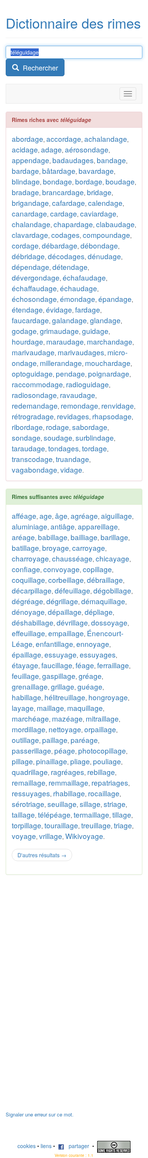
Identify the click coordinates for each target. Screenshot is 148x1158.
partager (76, 1146)
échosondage (34, 299)
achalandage (105, 138)
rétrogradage (33, 416)
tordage (94, 448)
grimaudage (59, 331)
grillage (62, 686)
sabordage (89, 427)
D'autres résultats (41, 855)
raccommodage (37, 384)
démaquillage (103, 601)
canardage (29, 213)
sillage (90, 804)
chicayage (112, 558)
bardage (25, 170)
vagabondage (34, 469)
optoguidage (32, 373)
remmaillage (68, 782)
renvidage (117, 405)
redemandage (35, 405)
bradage (25, 192)
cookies (26, 1146)
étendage (27, 309)
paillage (55, 740)
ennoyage (92, 643)
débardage (59, 245)
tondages (63, 448)
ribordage (27, 427)
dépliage (99, 611)
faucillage (56, 665)
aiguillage (116, 515)
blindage (26, 181)
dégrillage (62, 601)
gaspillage (59, 675)
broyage (55, 547)
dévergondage (36, 277)
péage (64, 750)
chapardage (73, 224)
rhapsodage (112, 416)
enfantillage (54, 643)
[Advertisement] (63, 996)
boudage (120, 181)
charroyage (30, 558)
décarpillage (32, 590)
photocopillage (102, 750)
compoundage (106, 234)
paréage (84, 740)
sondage (26, 437)
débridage (28, 256)
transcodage (32, 459)
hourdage (27, 341)
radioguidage (87, 384)
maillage (50, 707)
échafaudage (84, 277)
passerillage (31, 750)
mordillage (29, 729)
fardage (87, 309)
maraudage (65, 341)
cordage (25, 245)
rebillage (101, 772)
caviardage (98, 213)
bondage (57, 181)
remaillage (29, 782)
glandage (105, 320)
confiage (26, 569)
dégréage (27, 601)
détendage (70, 266)
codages (65, 234)
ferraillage (113, 665)
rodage (57, 427)
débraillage (105, 579)
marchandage (109, 341)
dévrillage (72, 622)
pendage (70, 373)
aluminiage (29, 526)
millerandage (61, 363)
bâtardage (59, 170)
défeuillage (72, 590)
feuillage (25, 675)
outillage (25, 740)
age (45, 515)
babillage (53, 537)
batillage (25, 547)
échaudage (78, 288)
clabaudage (115, 224)
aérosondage (87, 149)
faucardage (30, 320)
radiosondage (34, 395)
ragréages (67, 772)
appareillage (98, 526)
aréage (23, 537)
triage (123, 825)
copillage (97, 569)
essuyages (98, 654)
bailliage (84, 537)
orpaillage (100, 729)
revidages (73, 416)
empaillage (66, 633)
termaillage (91, 814)
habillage (26, 697)
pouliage (107, 761)
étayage (25, 665)
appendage (30, 160)
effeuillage (28, 633)
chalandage (31, 224)
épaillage (26, 654)
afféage (24, 515)
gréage (90, 675)
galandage (69, 320)
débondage (99, 245)
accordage (63, 138)
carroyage (88, 547)
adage (51, 149)
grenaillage (30, 686)
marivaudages (81, 352)
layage (23, 707)
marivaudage (33, 352)
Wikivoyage (84, 836)
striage (115, 804)
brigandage (30, 202)
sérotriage (28, 804)
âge (61, 515)
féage (85, 665)
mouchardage (108, 363)
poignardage (108, 373)
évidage (59, 309)
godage (24, 331)
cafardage (68, 202)
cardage (63, 213)
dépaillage (65, 611)
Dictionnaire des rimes (73, 22)
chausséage (72, 558)
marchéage (30, 718)
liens (46, 1146)
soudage (58, 437)
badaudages (73, 160)
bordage (88, 181)
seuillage (62, 804)
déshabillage (33, 622)
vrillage (50, 836)
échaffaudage (34, 288)
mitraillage (102, 718)
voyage (24, 836)
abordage (27, 138)
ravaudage (77, 395)
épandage (115, 299)
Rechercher (38, 67)
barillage (114, 537)
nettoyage (65, 729)
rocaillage (104, 793)
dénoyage (28, 611)
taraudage (28, 448)
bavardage (96, 170)
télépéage (54, 814)
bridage (99, 192)
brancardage (63, 192)
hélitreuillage (64, 697)
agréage (84, 515)
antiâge (62, 526)
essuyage (60, 654)
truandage (72, 459)
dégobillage (112, 590)
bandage (111, 160)
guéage (89, 686)
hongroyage (108, 697)
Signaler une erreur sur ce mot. (40, 1114)
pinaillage (51, 761)
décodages (66, 256)
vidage (71, 469)
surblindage (95, 437)
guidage (95, 331)
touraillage (61, 825)
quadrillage (30, 772)
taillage (23, 814)
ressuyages (31, 793)
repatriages (109, 782)
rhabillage (69, 793)
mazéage (67, 718)
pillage (22, 761)
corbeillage (66, 579)
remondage (79, 405)
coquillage (28, 579)
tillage (121, 814)
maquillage (85, 707)
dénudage (104, 256)
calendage (105, 202)
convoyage (61, 569)
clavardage (30, 234)
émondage (77, 299)
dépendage (30, 266)
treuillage (96, 825)
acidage (25, 149)
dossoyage (109, 622)
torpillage (26, 825)
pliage (80, 761)
